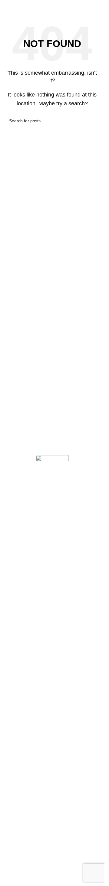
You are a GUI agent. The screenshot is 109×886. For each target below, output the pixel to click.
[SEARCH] (93, 121)
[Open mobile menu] (7, 6)
